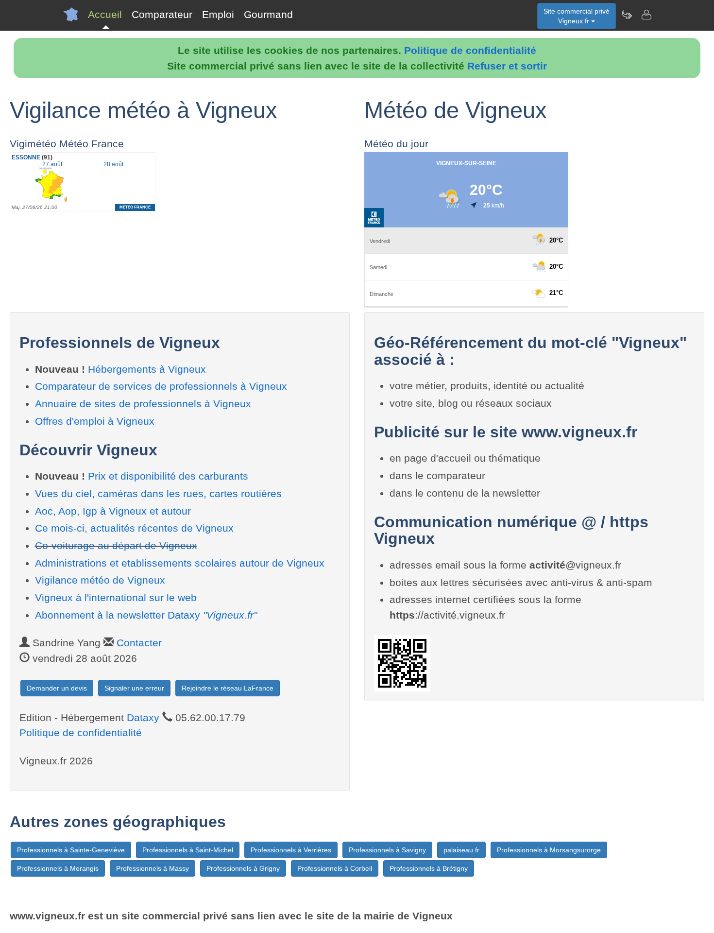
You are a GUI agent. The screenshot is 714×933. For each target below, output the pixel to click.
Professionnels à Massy (152, 868)
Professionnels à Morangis (58, 868)
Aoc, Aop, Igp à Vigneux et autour (113, 511)
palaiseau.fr (461, 850)
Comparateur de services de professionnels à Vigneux (161, 386)
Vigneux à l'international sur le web (116, 597)
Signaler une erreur (134, 688)
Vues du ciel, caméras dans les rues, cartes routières (158, 493)
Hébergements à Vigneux (147, 369)
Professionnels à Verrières (291, 850)
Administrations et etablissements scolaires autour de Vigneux (179, 563)
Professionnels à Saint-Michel (187, 850)
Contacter (139, 642)
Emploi (218, 14)
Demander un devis (57, 688)
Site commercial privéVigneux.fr (577, 16)
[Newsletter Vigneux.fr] (626, 14)
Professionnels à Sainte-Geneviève (71, 850)
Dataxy (143, 717)
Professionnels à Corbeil (334, 868)
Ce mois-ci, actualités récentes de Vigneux (134, 528)
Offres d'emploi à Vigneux (94, 421)
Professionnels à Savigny (387, 850)
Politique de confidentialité (470, 50)
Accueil (105, 14)
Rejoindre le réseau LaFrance (227, 688)
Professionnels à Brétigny (429, 868)
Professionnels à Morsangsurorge (549, 850)
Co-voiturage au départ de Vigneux (116, 545)
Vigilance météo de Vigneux (100, 580)
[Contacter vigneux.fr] (646, 14)
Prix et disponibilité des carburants (168, 476)
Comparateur (162, 14)
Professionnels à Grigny (243, 868)
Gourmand (268, 14)
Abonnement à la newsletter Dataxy (146, 615)
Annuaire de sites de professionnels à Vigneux (143, 403)
